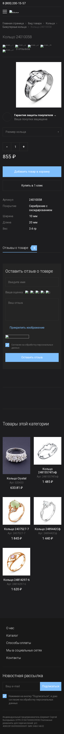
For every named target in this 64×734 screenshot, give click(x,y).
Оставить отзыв (32, 357)
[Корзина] (58, 11)
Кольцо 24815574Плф (47, 470)
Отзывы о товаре (19, 248)
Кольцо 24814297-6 (16, 580)
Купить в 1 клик (32, 185)
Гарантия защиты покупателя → (35, 115)
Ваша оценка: (14, 292)
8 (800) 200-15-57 (14, 3)
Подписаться (50, 686)
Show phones (29, 3)
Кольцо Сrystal (16, 478)
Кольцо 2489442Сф (48, 529)
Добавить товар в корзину (32, 171)
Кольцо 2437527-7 (16, 529)
